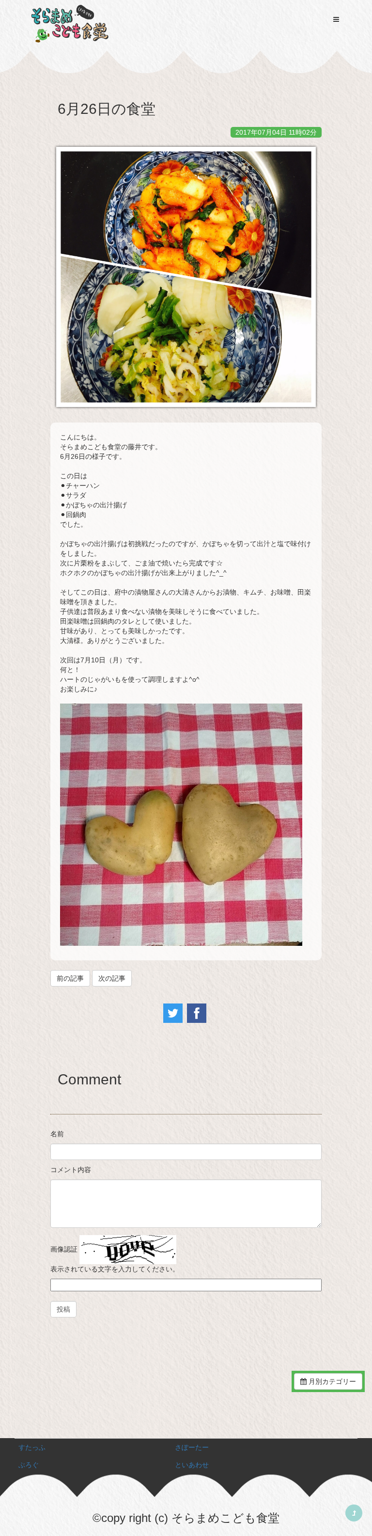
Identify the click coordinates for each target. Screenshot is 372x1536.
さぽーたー (192, 1447)
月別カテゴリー (331, 1381)
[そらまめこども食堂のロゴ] (69, 24)
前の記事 (70, 978)
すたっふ (32, 1447)
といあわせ (192, 1465)
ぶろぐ (28, 1465)
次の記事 (111, 978)
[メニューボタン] (336, 19)
